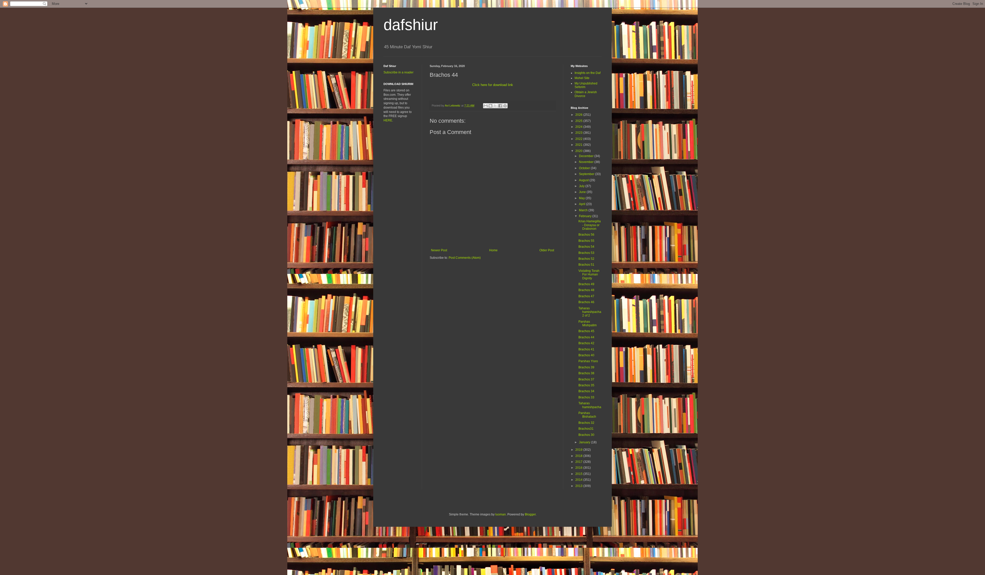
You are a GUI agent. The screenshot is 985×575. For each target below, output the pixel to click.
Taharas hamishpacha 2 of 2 (589, 312)
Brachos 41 (586, 349)
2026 (579, 115)
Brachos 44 (586, 337)
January (585, 442)
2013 (579, 486)
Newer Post (439, 250)
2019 (579, 450)
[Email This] (485, 105)
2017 (579, 462)
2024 (579, 127)
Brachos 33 (586, 397)
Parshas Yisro (588, 361)
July (582, 186)
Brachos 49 (586, 284)
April (582, 204)
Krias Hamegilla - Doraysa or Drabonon (589, 225)
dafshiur (410, 24)
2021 (579, 145)
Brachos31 (586, 428)
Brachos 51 (586, 264)
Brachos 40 (586, 355)
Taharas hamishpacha (589, 405)
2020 (579, 151)
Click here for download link (492, 85)
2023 (579, 133)
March (583, 210)
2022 (579, 139)
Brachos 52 (586, 259)
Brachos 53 (586, 253)
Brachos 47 (586, 296)
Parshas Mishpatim (587, 323)
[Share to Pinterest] (505, 105)
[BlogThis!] (490, 105)
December (586, 156)
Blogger (530, 514)
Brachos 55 (586, 241)
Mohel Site (582, 78)
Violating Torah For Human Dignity (588, 274)
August (584, 180)
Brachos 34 (586, 391)
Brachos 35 (586, 385)
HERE (387, 120)
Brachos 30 (586, 435)
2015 (579, 474)
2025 (579, 121)
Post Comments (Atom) (465, 258)
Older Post (546, 250)
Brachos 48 (586, 290)
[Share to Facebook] (500, 105)
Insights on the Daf (587, 73)
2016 (579, 467)
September (587, 174)
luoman (500, 514)
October (585, 168)
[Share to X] (495, 105)
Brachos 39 (586, 367)
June (583, 192)
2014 (579, 480)
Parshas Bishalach (587, 414)
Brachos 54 (586, 246)
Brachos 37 (586, 379)
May (582, 198)
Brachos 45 (586, 331)
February (585, 216)
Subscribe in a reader (398, 72)
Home (493, 250)
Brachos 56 (586, 234)
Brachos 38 (586, 373)
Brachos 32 (586, 423)
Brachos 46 (586, 302)
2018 (579, 456)
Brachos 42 (586, 343)
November (586, 162)
